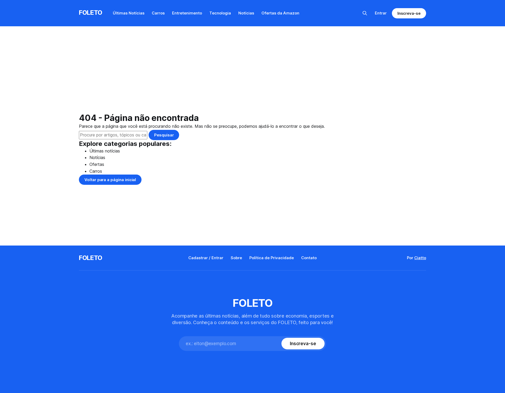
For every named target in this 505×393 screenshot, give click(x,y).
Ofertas (96, 164)
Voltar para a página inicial (110, 179)
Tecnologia (220, 13)
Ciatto (420, 257)
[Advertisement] (252, 73)
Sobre (236, 257)
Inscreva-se (409, 13)
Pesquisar (164, 134)
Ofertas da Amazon (280, 13)
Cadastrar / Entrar (205, 257)
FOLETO (90, 12)
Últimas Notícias (128, 13)
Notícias (246, 13)
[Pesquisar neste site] (365, 13)
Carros (158, 13)
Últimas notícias (104, 151)
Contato (309, 257)
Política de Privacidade (271, 257)
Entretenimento (187, 13)
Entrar (381, 13)
